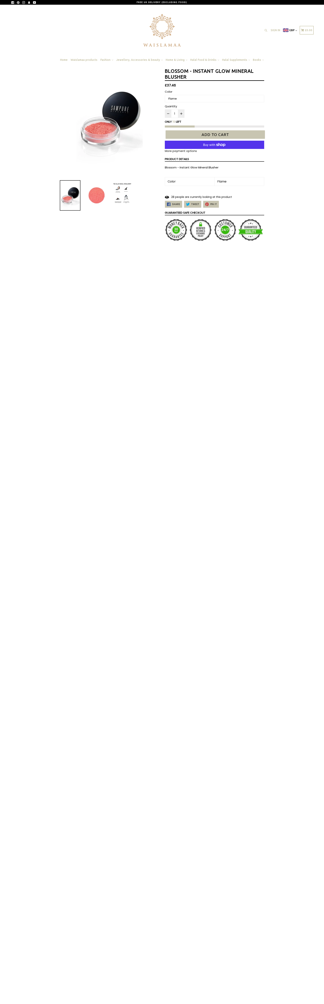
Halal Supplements (235, 59)
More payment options (181, 151)
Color (168, 92)
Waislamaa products (84, 59)
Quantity (171, 106)
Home (64, 59)
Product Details (177, 159)
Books (257, 59)
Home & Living (175, 59)
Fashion (105, 59)
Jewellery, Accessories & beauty (138, 59)
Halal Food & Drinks (203, 59)
